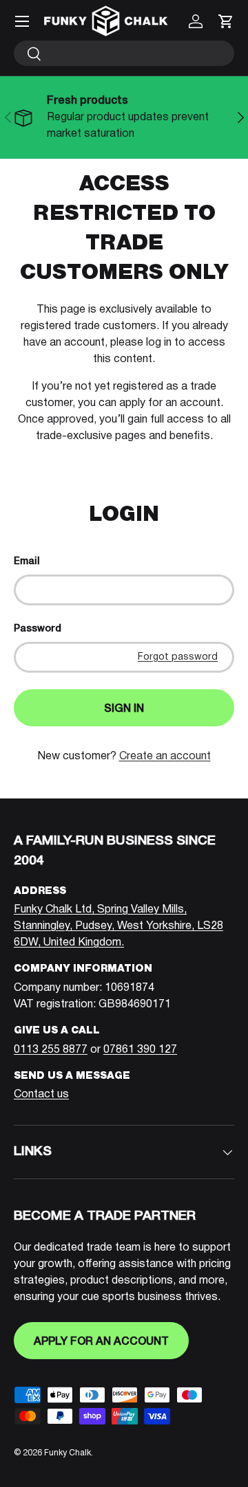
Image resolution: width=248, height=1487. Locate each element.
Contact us (41, 1094)
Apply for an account (101, 1342)
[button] (226, 21)
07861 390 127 (140, 1050)
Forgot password (178, 657)
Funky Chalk (67, 1453)
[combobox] (124, 53)
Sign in (124, 709)
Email (27, 561)
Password (37, 629)
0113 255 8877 (50, 1050)
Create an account (165, 756)
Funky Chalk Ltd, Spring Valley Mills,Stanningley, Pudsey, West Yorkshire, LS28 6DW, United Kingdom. (118, 926)
